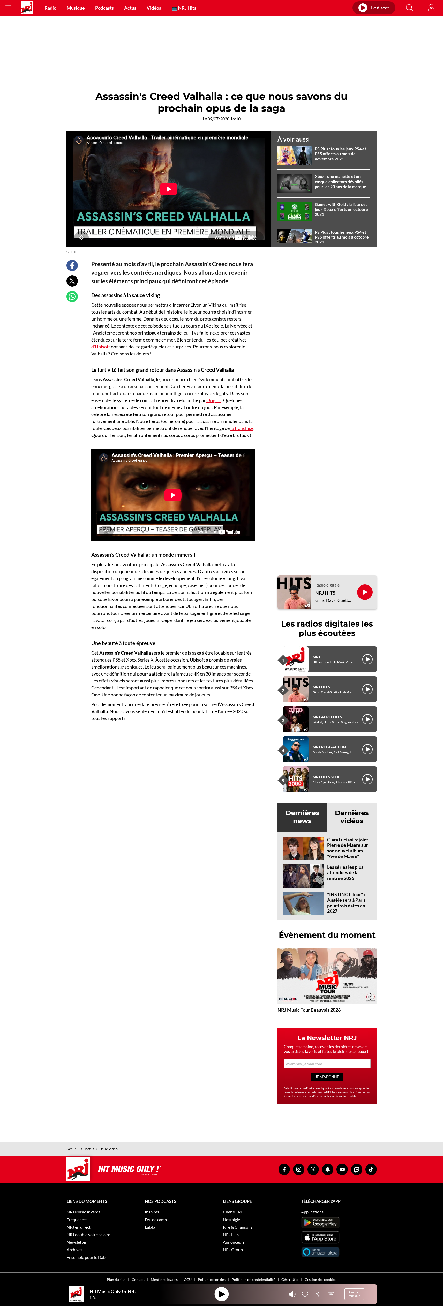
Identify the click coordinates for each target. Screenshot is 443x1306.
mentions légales (311, 1095)
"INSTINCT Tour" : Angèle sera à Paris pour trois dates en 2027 (346, 903)
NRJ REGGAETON (329, 746)
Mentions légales (164, 1279)
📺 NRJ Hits (183, 8)
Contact (138, 1279)
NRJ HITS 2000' (327, 776)
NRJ (316, 656)
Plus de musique (354, 1294)
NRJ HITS (325, 593)
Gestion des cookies (320, 1279)
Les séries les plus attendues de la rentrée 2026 (345, 872)
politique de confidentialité (340, 1095)
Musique (76, 8)
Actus (130, 8)
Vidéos (154, 8)
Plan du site (116, 1279)
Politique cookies (212, 1279)
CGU (188, 1279)
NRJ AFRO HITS (327, 716)
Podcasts (104, 8)
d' (100, 347)
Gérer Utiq (289, 1279)
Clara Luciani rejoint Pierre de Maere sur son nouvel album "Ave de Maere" (347, 848)
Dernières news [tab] (302, 817)
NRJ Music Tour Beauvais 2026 (309, 1010)
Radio (50, 8)
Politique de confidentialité (253, 1279)
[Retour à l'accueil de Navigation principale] (27, 7)
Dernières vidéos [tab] (352, 817)
